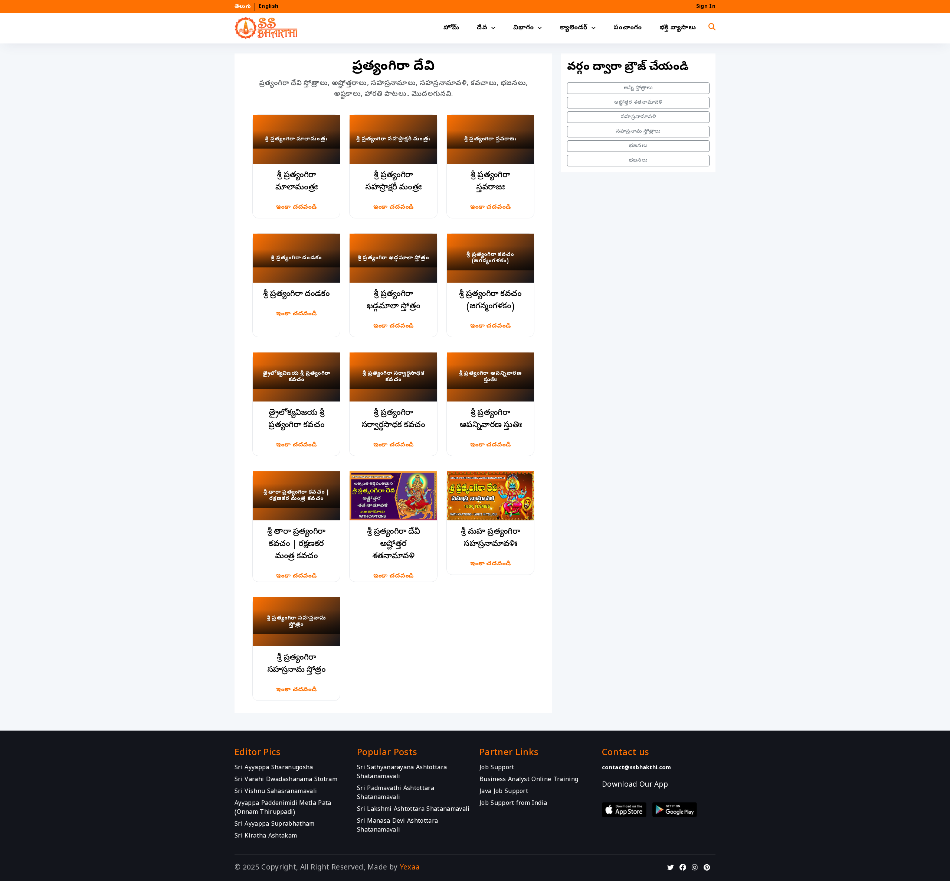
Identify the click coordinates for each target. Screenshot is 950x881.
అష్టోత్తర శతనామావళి (638, 102)
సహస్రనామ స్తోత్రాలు (638, 131)
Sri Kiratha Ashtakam (266, 836)
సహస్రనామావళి (638, 117)
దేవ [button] (482, 28)
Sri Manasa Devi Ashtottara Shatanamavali (397, 826)
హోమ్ (451, 28)
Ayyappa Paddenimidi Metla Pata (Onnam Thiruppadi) (283, 808)
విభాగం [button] (523, 28)
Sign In (705, 6)
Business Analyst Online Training (528, 780)
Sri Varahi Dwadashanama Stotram (286, 780)
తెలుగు (243, 6)
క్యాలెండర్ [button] (573, 28)
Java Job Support (503, 792)
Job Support (496, 768)
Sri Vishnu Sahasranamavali (276, 792)
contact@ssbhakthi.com (636, 768)
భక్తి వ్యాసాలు (677, 28)
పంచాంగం (627, 28)
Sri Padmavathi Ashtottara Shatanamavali (395, 793)
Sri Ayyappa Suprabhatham (275, 824)
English (268, 6)
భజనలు (638, 146)
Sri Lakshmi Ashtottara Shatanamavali (413, 810)
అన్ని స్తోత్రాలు (638, 88)
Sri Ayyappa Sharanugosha (274, 768)
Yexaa (410, 868)
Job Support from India (513, 804)
